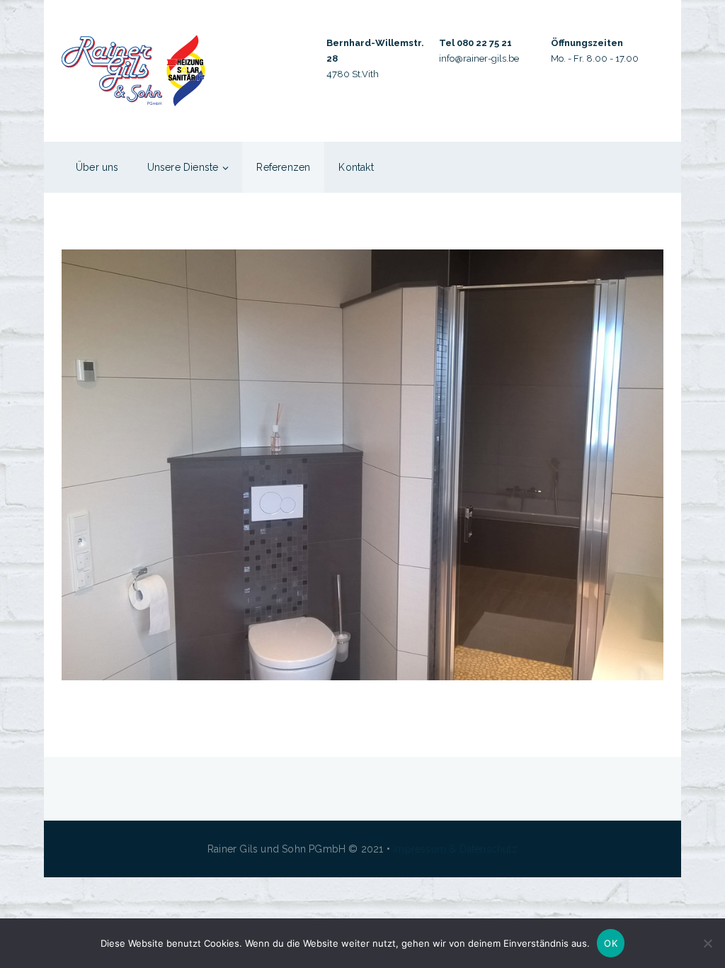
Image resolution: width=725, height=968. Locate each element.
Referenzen (283, 167)
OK (610, 943)
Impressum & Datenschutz (455, 849)
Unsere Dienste (183, 167)
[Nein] (707, 943)
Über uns (97, 167)
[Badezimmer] (362, 464)
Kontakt (355, 167)
